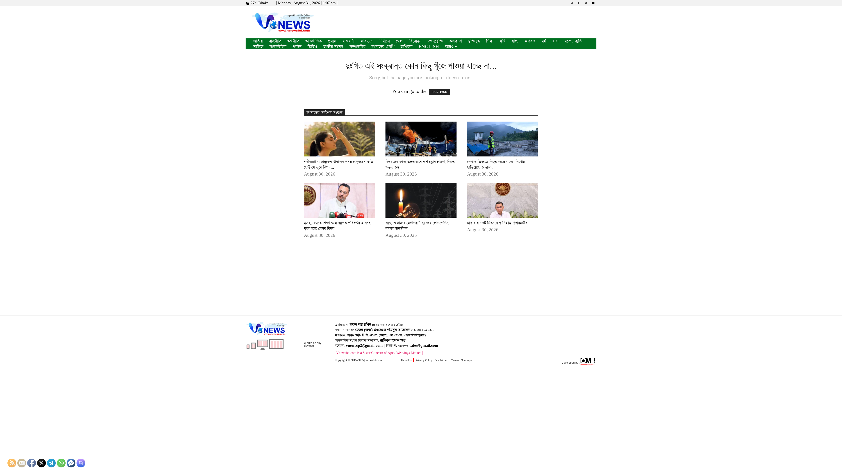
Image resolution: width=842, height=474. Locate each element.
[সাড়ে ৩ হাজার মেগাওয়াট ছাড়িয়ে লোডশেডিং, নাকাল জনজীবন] (421, 200)
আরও (449, 46)
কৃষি (502, 41)
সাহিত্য (258, 46)
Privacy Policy (424, 360)
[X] (586, 3)
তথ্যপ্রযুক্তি (435, 41)
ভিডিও (312, 46)
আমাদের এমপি (382, 46)
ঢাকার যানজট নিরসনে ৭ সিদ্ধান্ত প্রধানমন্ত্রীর (497, 223)
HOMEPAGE (439, 92)
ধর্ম (544, 41)
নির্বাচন (385, 41)
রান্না (555, 41)
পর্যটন (297, 46)
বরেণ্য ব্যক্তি (574, 41)
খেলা (399, 41)
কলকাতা (455, 41)
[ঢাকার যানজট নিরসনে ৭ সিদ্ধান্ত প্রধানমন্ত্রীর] (502, 200)
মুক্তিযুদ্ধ (474, 41)
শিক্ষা (489, 41)
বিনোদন (415, 41)
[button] (572, 3)
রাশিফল (406, 46)
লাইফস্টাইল (277, 46)
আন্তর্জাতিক (313, 41)
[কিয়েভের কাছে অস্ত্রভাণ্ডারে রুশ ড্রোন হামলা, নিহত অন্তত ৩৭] (421, 139)
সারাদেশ (367, 41)
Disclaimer (441, 360)
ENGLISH (429, 46)
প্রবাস (332, 41)
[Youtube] (593, 3)
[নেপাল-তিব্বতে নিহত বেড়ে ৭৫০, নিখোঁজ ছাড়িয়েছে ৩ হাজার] (502, 139)
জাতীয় (258, 41)
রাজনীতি (275, 41)
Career (455, 360)
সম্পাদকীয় (357, 46)
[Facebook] (578, 3)
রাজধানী (349, 41)
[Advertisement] (421, 283)
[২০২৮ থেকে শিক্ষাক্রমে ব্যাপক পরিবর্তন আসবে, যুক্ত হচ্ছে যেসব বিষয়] (339, 200)
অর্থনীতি (293, 41)
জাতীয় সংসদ (333, 46)
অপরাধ (530, 41)
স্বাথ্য (515, 41)
